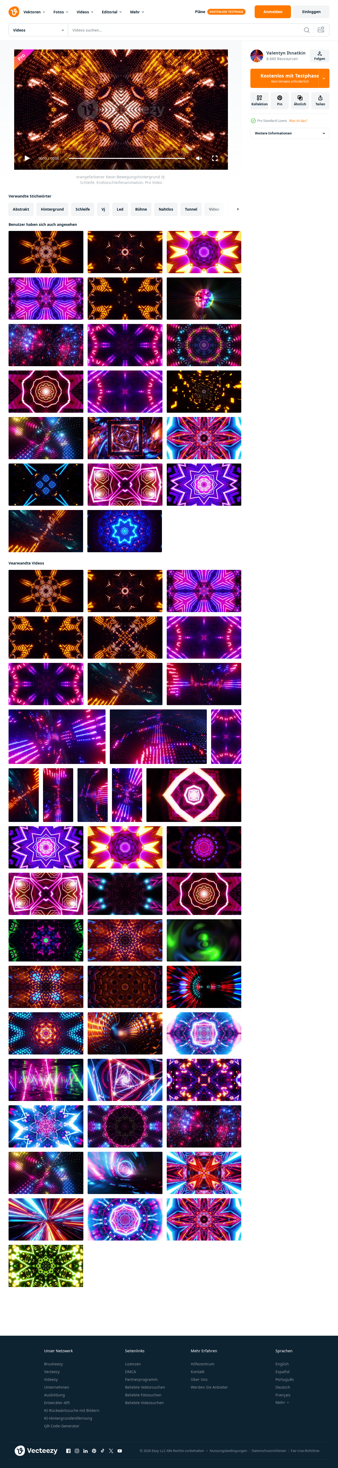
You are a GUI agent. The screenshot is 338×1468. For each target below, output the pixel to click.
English (282, 1363)
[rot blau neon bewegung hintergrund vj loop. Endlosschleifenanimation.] (46, 298)
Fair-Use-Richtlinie (305, 1450)
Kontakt (197, 1371)
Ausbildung (54, 1394)
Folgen (319, 58)
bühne (141, 209)
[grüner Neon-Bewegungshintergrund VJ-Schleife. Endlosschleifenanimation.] (46, 1266)
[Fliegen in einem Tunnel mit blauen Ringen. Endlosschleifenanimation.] (125, 1173)
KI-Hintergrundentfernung (68, 1418)
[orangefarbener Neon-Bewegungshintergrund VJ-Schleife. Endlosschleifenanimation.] (46, 252)
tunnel (191, 209)
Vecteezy (52, 1371)
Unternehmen (56, 1387)
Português (284, 1379)
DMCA (130, 1371)
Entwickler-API (57, 1402)
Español (282, 1371)
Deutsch (282, 1387)
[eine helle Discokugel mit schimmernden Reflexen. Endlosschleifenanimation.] (204, 298)
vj (103, 209)
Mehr (135, 11)
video (214, 209)
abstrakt (21, 209)
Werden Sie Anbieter (209, 1387)
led (120, 209)
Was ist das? (298, 120)
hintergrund (52, 209)
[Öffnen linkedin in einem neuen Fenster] (85, 1451)
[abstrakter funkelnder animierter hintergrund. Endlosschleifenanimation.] (46, 438)
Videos (83, 11)
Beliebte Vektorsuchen (145, 1387)
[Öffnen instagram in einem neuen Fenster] (77, 1451)
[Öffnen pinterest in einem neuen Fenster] (94, 1451)
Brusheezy (53, 1363)
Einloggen (311, 11)
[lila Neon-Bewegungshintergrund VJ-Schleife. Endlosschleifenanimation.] (204, 252)
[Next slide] (233, 209)
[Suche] (307, 30)
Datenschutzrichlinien (269, 1450)
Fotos (58, 11)
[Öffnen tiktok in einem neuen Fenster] (102, 1451)
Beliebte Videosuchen (144, 1402)
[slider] (127, 158)
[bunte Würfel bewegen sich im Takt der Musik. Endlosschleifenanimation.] (46, 345)
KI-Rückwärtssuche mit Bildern (71, 1410)
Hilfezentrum (202, 1363)
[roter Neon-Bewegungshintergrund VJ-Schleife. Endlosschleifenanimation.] (46, 987)
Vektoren (32, 11)
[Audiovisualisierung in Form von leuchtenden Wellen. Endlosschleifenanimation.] (46, 531)
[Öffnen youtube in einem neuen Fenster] (120, 1451)
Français (282, 1394)
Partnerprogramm (141, 1379)
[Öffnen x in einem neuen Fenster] (111, 1451)
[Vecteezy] (14, 11)
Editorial (109, 11)
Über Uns (199, 1379)
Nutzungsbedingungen (228, 1450)
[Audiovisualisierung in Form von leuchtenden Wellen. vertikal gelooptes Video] (24, 795)
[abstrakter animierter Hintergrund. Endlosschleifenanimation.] (204, 345)
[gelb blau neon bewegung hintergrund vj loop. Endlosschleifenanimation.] (125, 987)
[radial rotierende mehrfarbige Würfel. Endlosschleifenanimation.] (204, 940)
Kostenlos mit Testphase (290, 78)
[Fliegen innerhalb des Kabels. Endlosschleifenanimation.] (204, 438)
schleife (83, 209)
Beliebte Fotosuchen (143, 1394)
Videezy (51, 1379)
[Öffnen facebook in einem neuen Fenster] (68, 1451)
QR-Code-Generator (61, 1425)
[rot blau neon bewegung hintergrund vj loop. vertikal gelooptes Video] (226, 736)
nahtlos (166, 209)
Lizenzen (133, 1363)
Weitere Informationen (273, 133)
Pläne (200, 11)
